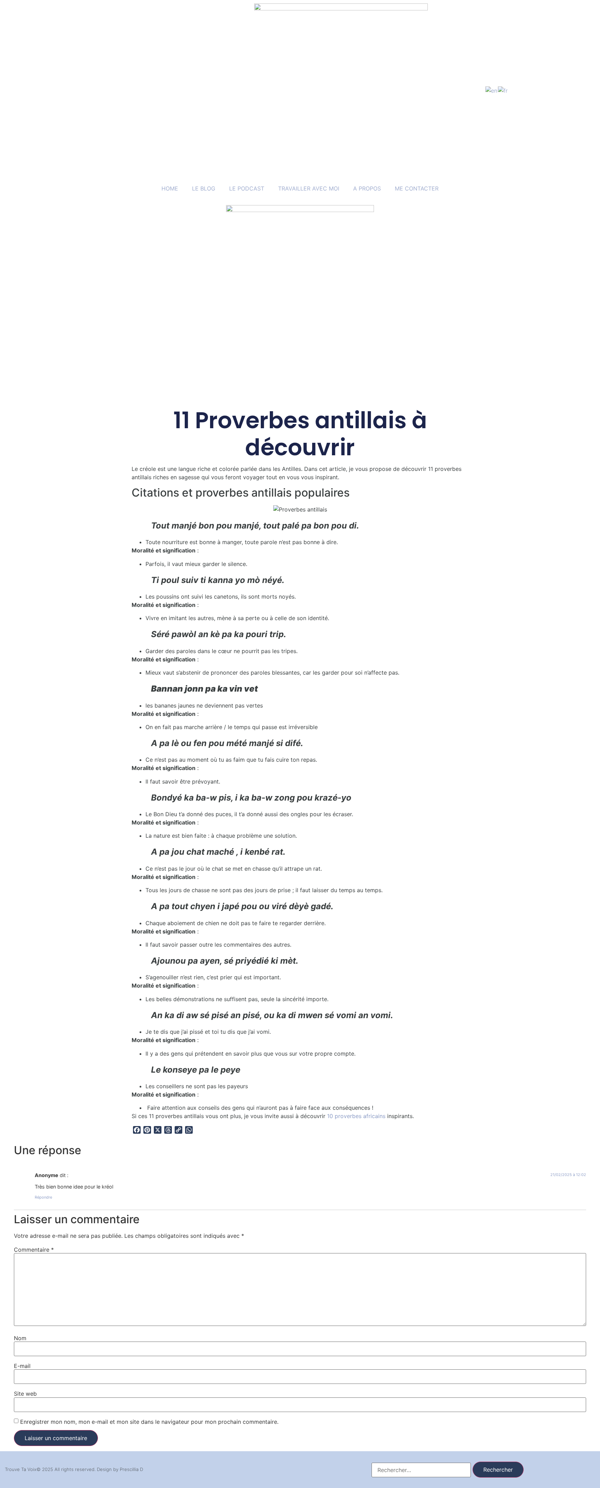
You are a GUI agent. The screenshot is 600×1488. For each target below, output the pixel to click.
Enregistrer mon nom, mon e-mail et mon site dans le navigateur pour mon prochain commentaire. (149, 1421)
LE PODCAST (246, 188)
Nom (20, 1338)
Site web (25, 1393)
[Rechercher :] (421, 1470)
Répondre (43, 1197)
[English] (491, 89)
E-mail (22, 1366)
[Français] (503, 89)
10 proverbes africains (356, 1116)
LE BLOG (203, 188)
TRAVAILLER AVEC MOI (308, 188)
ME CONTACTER (417, 188)
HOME (169, 188)
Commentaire (34, 1249)
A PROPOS (367, 188)
